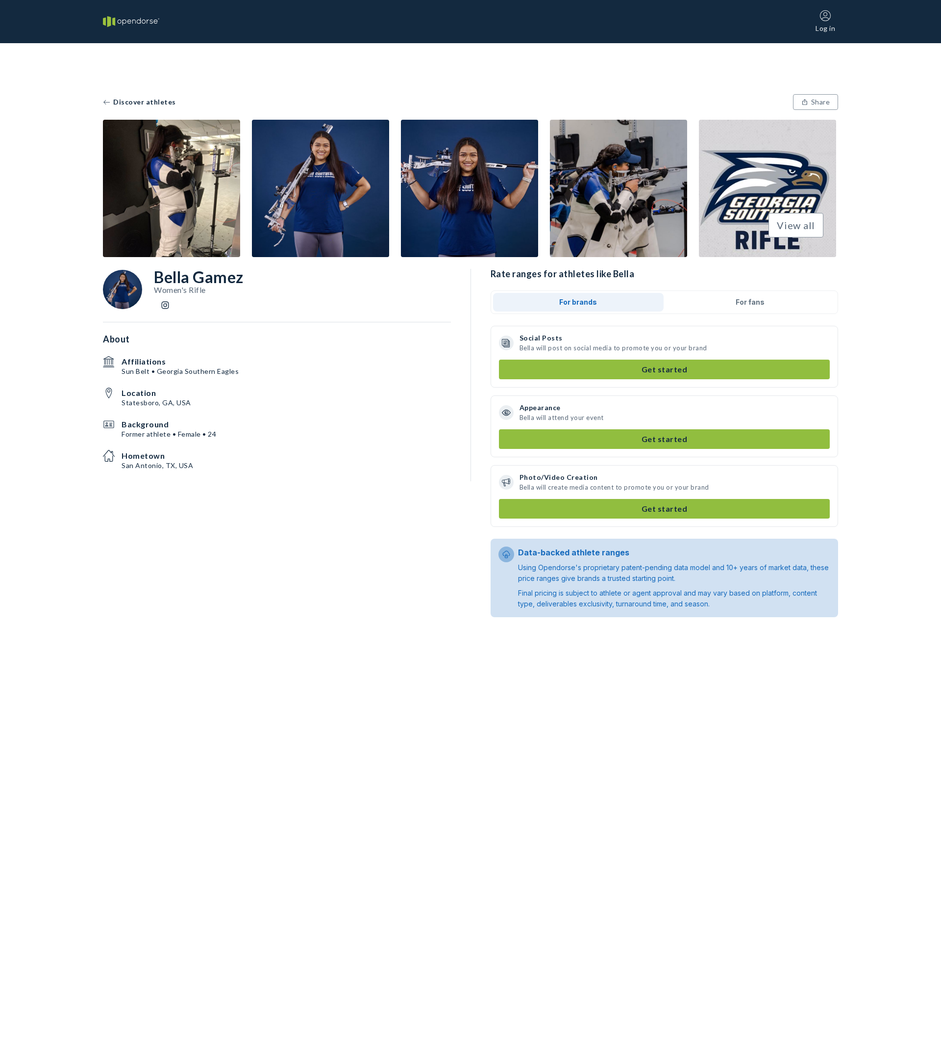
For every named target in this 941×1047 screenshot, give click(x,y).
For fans (750, 302)
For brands (578, 302)
